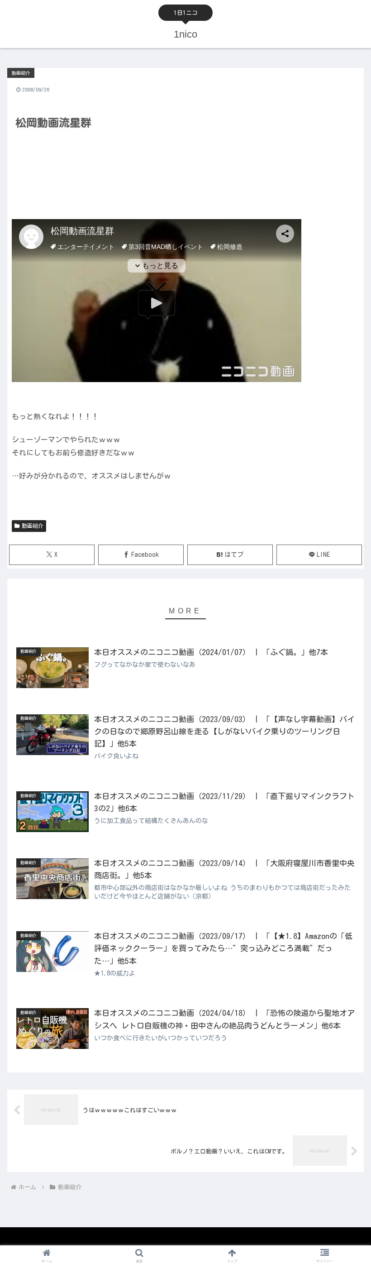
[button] (343, 1062)
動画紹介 (32, 525)
